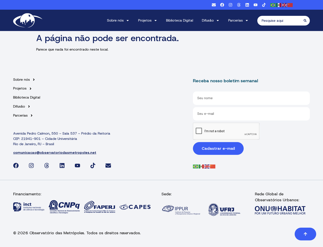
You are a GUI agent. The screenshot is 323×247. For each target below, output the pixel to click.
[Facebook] (222, 5)
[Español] (279, 4)
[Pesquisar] (307, 21)
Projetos (145, 20)
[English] (284, 4)
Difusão (208, 20)
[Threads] (239, 5)
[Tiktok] (264, 5)
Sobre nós (115, 20)
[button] (305, 234)
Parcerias (235, 20)
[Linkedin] (247, 5)
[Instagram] (230, 5)
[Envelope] (214, 5)
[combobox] (280, 21)
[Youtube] (256, 5)
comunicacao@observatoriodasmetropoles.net (54, 152)
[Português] (273, 4)
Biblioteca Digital (179, 20)
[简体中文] (290, 4)
